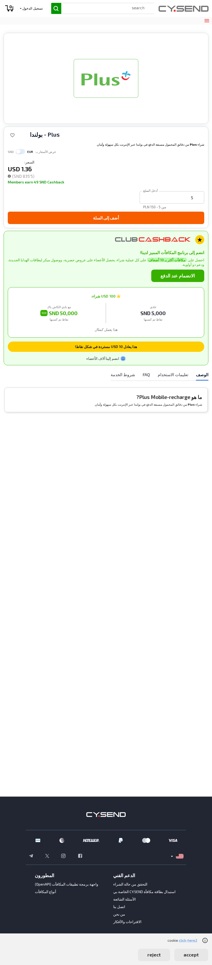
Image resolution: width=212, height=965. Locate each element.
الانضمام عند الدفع (178, 275)
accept (191, 954)
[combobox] (103, 7)
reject (154, 954)
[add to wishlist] (12, 135)
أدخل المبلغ (150, 190)
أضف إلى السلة (106, 217)
